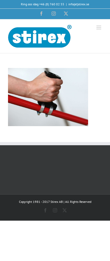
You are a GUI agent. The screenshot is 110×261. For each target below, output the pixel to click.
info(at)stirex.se (78, 4)
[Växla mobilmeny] (99, 27)
